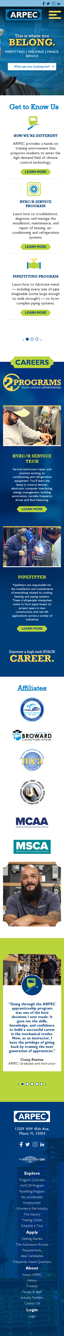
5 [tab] (41, 1084)
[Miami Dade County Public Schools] (32, 712)
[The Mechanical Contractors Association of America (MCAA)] (32, 824)
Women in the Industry (32, 1208)
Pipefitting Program (32, 1191)
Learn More (35, 172)
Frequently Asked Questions (32, 1262)
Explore (32, 1174)
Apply (32, 1233)
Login (32, 1310)
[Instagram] (53, 3)
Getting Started (32, 1238)
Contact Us (32, 1303)
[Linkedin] (58, 3)
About (32, 1268)
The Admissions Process (32, 1244)
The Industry (32, 1214)
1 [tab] (27, 339)
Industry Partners (32, 1297)
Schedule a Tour (32, 1226)
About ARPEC (32, 1275)
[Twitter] (48, 3)
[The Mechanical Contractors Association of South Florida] (32, 762)
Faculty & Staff (32, 1292)
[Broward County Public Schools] (32, 738)
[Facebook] (43, 3)
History (32, 1280)
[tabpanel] (32, 217)
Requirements (32, 1250)
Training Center (32, 1220)
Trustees (32, 1286)
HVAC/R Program (32, 1185)
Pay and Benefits (32, 1197)
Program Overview (32, 1180)
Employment (32, 1203)
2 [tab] (32, 339)
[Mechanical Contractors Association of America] (32, 849)
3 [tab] (36, 339)
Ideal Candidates (32, 1256)
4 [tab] (36, 1084)
